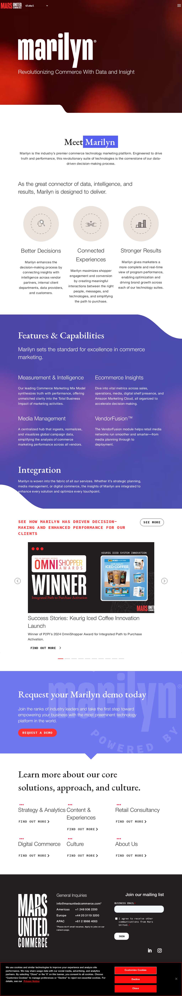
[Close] (176, 979)
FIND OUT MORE (43, 648)
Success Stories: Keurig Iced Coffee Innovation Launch (91, 597)
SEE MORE (151, 522)
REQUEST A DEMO (37, 733)
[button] (171, 581)
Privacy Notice (31, 981)
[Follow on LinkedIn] (149, 950)
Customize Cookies (135, 970)
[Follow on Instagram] (159, 950)
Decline (136, 979)
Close (135, 988)
